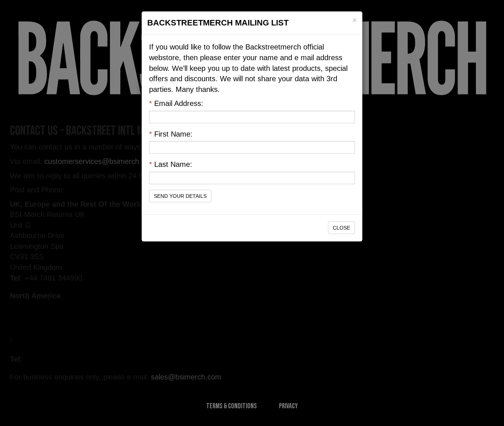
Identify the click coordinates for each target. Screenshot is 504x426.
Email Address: (176, 103)
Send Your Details (180, 196)
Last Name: (170, 164)
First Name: (171, 134)
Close (341, 228)
